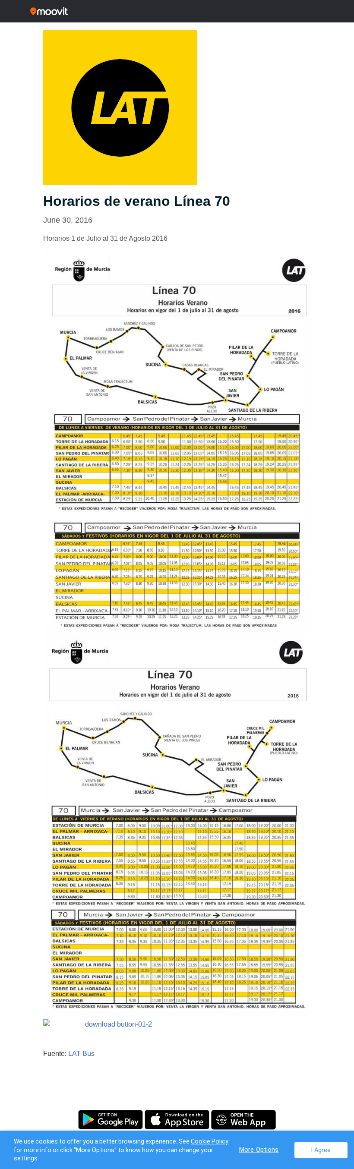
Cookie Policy (209, 1141)
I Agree (321, 1149)
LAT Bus (81, 1053)
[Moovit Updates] (177, 11)
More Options (259, 1149)
